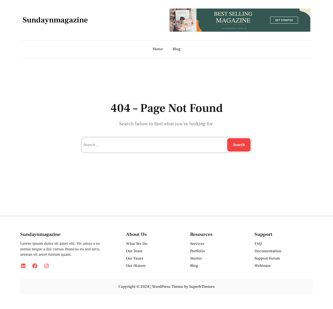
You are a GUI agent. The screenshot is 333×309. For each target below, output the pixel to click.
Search (239, 144)
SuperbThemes (202, 286)
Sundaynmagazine (55, 20)
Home (158, 49)
